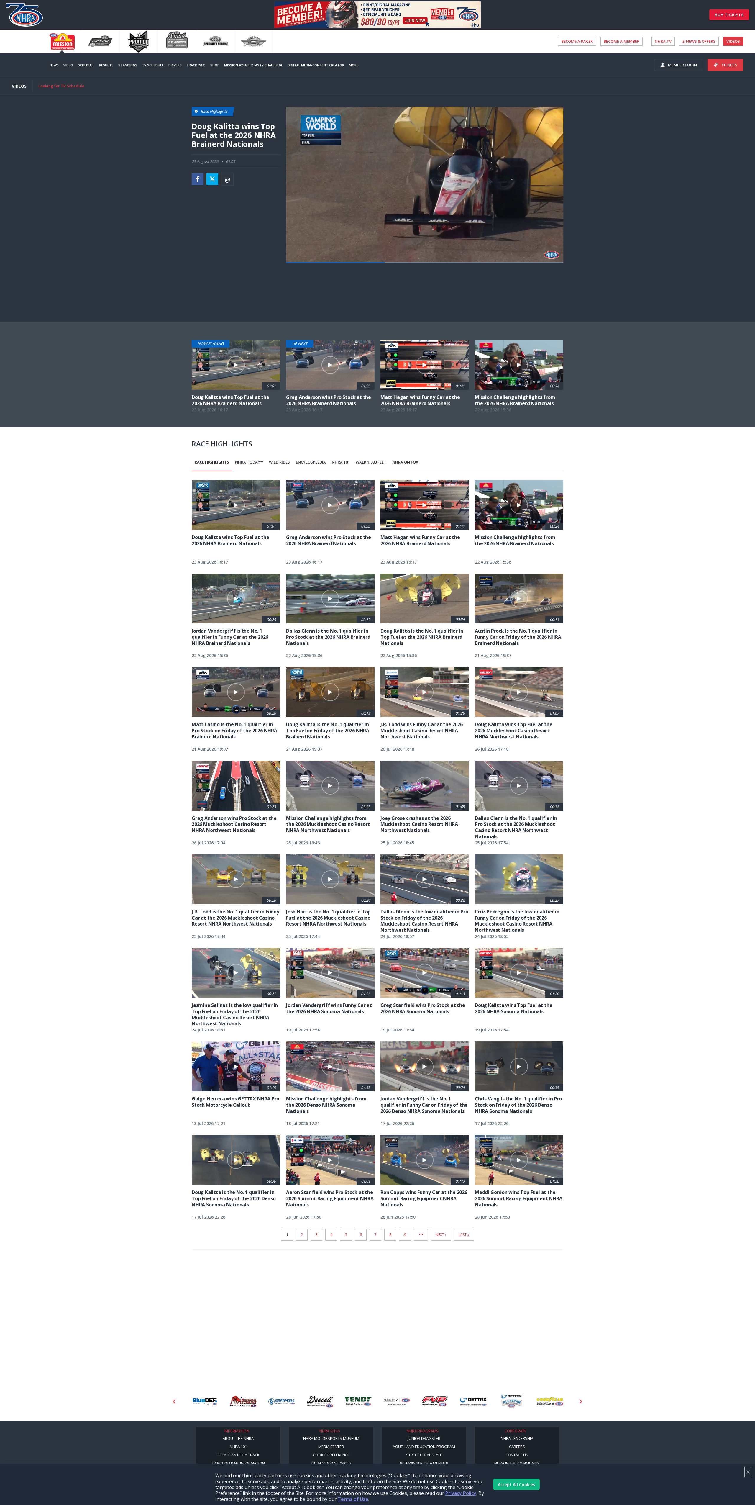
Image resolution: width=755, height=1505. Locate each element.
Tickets (729, 65)
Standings (127, 65)
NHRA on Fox (405, 462)
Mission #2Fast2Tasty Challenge (253, 65)
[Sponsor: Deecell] (281, 1401)
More (353, 65)
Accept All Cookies (516, 1484)
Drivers (175, 65)
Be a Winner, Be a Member (424, 1463)
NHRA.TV (663, 41)
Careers (517, 1446)
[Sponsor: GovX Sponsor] (550, 1401)
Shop (214, 65)
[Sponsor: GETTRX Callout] (473, 1401)
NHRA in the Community (516, 1463)
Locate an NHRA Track (238, 1454)
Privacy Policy (460, 1493)
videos (733, 41)
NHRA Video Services (331, 1463)
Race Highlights (212, 462)
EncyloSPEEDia (311, 462)
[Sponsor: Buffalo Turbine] (205, 1401)
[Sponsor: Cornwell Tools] (243, 1401)
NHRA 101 (341, 462)
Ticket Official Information (238, 1463)
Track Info (196, 65)
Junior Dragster (424, 1438)
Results (106, 65)
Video (68, 65)
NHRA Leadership (517, 1438)
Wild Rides (279, 462)
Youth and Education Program (424, 1446)
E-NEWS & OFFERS (698, 41)
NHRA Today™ (249, 462)
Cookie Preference (331, 1454)
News (54, 65)
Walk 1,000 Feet (371, 462)
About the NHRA (238, 1438)
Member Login (682, 65)
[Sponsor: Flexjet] (358, 1401)
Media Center (331, 1446)
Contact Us (516, 1454)
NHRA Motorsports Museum (331, 1438)
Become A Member (621, 41)
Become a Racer (577, 41)
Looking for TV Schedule (61, 86)
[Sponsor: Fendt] (320, 1401)
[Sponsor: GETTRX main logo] (435, 1401)
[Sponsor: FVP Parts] (396, 1401)
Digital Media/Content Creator (316, 65)
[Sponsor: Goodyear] (511, 1401)
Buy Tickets (729, 14)
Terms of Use (353, 1499)
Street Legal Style (424, 1454)
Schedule (86, 65)
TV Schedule (153, 65)
